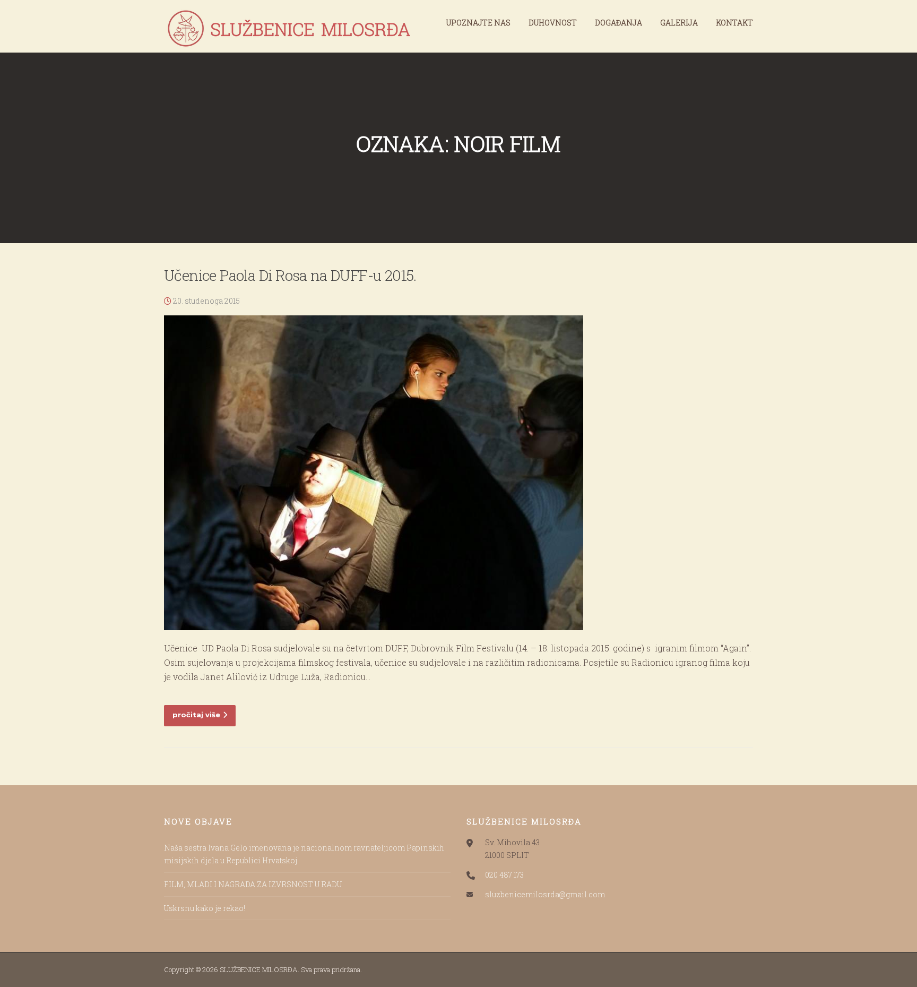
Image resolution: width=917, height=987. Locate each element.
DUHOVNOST (553, 23)
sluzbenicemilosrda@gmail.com (545, 894)
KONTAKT (734, 23)
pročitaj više (196, 714)
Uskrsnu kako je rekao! (204, 908)
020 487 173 (504, 875)
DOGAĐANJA (618, 23)
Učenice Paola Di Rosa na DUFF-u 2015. (290, 275)
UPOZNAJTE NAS (478, 23)
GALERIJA (679, 23)
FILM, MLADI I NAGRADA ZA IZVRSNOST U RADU (253, 884)
